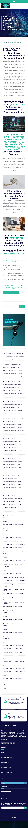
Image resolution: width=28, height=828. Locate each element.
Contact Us (14, 288)
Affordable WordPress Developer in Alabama (12, 510)
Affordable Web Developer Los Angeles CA (11, 359)
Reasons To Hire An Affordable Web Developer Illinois (14, 668)
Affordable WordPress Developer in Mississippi (12, 444)
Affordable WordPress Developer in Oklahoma (12, 410)
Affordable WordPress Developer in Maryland (12, 455)
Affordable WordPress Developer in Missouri (12, 441)
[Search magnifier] (25, 783)
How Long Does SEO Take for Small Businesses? (13, 353)
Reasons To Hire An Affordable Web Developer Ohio (13, 577)
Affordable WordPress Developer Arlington (16, 29)
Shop (12, 287)
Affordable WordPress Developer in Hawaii (12, 481)
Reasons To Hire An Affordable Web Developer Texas (14, 544)
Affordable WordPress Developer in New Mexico (13, 424)
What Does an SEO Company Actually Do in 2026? (13, 356)
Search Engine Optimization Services (12, 285)
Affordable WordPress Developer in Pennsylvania (13, 404)
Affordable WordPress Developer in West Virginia (13, 376)
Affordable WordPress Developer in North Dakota (13, 416)
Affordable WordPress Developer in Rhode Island (13, 401)
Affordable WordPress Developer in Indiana (12, 473)
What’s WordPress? (18, 287)
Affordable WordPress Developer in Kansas (12, 467)
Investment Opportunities (15, 698)
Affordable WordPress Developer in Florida (12, 487)
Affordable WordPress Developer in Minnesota (12, 447)
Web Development (5, 770)
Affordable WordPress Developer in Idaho (11, 478)
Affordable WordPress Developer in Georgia (12, 484)
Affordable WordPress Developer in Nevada (12, 433)
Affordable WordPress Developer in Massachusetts (13, 453)
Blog (2, 775)
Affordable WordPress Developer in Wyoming (12, 370)
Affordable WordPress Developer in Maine (11, 458)
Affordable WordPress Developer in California (12, 498)
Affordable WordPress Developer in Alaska (12, 507)
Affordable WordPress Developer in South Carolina (13, 398)
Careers (10, 713)
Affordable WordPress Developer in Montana (12, 438)
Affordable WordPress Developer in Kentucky (12, 464)
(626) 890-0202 (17, 105)
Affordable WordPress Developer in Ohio (11, 413)
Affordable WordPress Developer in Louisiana (12, 461)
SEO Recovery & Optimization (7, 760)
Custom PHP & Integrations (7, 767)
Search (4, 304)
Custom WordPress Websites (7, 757)
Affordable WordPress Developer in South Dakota (13, 396)
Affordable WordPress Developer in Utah (11, 387)
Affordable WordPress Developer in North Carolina (13, 418)
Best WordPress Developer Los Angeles (11, 361)
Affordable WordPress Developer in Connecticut (13, 493)
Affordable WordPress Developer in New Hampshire (13, 430)
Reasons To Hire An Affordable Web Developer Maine (14, 645)
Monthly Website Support (6, 772)
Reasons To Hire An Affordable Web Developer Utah (13, 541)
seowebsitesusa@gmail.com (14, 254)
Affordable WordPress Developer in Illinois (11, 475)
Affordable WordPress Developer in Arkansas (12, 501)
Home (4, 29)
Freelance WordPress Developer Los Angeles (12, 364)
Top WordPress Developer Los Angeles (11, 367)
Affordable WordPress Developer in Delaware (12, 490)
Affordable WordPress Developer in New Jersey (13, 427)
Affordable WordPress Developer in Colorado (12, 495)
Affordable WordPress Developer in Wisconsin (12, 373)
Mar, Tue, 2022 (8, 42)
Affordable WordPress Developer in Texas (11, 390)
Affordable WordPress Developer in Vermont (12, 384)
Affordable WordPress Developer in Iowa (11, 470)
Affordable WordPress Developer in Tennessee (12, 393)
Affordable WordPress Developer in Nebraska (12, 435)
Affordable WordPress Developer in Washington (13, 378)
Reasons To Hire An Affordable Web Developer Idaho (14, 671)
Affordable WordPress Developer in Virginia (12, 381)
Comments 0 (21, 292)
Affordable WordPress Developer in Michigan (12, 450)
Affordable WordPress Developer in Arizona (12, 504)
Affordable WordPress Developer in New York (12, 421)
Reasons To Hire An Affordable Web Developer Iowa (13, 661)
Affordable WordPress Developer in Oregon (12, 407)
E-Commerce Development (6, 765)
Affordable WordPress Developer (10, 512)
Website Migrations (5, 762)
